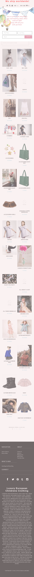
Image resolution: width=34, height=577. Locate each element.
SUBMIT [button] (28, 36)
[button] (32, 9)
